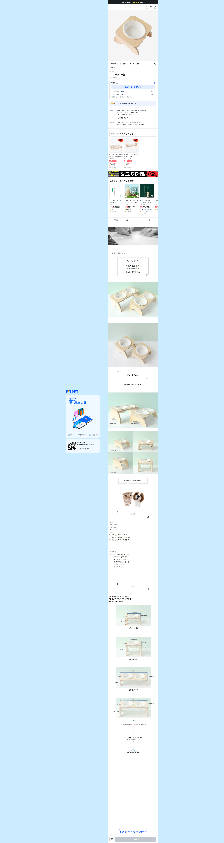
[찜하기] (121, 150)
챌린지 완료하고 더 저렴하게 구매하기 (132, 832)
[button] (72, 392)
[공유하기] (155, 63)
